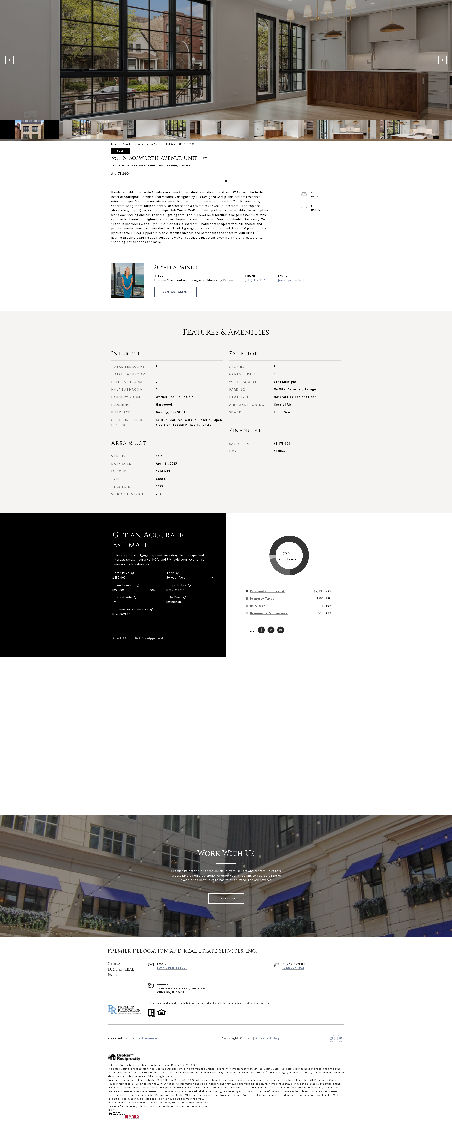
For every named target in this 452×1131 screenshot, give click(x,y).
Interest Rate (122, 597)
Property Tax (176, 585)
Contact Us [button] (226, 898)
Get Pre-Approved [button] (149, 638)
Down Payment (123, 585)
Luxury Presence (142, 1038)
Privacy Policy (267, 1038)
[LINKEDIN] (340, 1038)
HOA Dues (174, 597)
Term (170, 573)
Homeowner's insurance (130, 609)
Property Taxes (262, 598)
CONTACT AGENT (175, 292)
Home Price (120, 573)
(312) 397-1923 (256, 280)
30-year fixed (176, 577)
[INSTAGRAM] (331, 1038)
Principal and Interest (267, 591)
